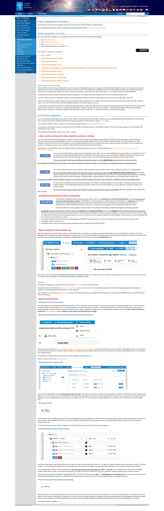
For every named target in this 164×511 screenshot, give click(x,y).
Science (30, 13)
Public (20, 13)
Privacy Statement (143, 505)
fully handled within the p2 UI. (97, 124)
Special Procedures (22, 32)
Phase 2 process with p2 (79, 16)
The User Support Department (25, 69)
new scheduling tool (51, 311)
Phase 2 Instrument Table (23, 27)
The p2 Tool (67, 16)
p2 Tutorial (78, 285)
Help (18, 42)
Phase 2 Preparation (56, 16)
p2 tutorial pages (62, 359)
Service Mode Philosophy (23, 23)
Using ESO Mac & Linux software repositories (26, 64)
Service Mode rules (49, 40)
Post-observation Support (23, 61)
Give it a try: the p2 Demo (24, 44)
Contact (119, 13)
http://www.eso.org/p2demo (68, 288)
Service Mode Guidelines (23, 30)
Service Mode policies (50, 42)
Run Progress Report (22, 58)
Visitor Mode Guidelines (23, 35)
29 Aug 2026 (141, 16)
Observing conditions (22, 20)
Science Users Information (24, 16)
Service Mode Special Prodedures (54, 44)
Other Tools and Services (23, 56)
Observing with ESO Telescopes (41, 16)
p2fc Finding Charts (22, 46)
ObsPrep (19, 49)
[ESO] (19, 6)
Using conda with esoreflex (24, 67)
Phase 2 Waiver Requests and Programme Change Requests (75, 349)
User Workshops (21, 72)
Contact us (120, 505)
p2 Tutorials (20, 54)
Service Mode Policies (22, 25)
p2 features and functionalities (96, 28)
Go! (146, 14)
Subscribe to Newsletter (130, 505)
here (66, 46)
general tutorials (62, 293)
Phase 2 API (20, 51)
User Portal (42, 13)
